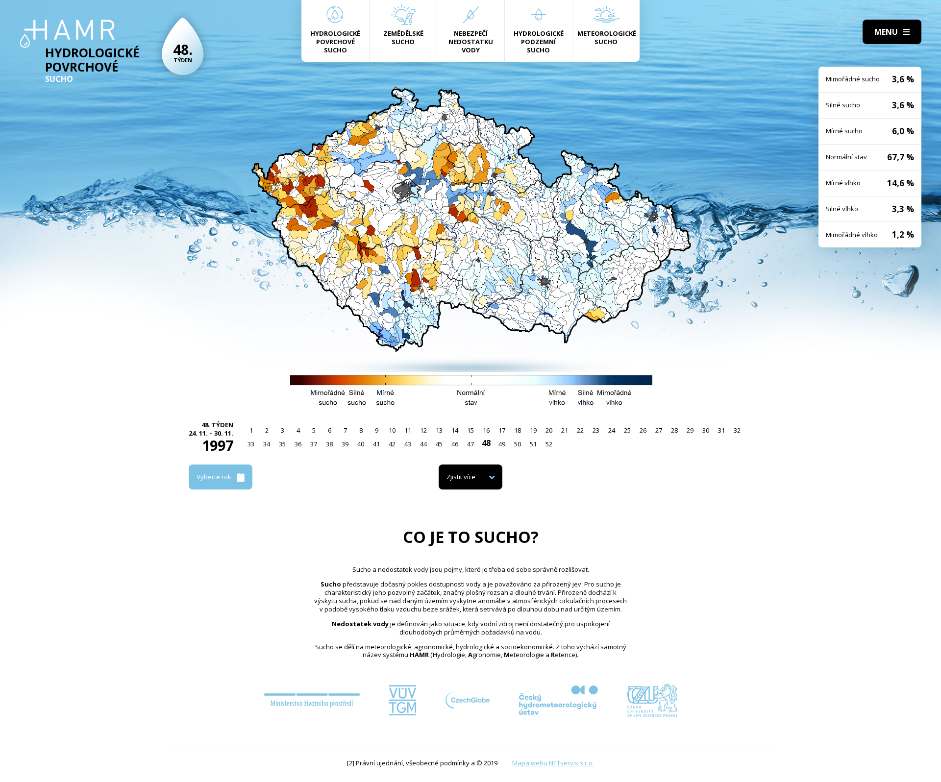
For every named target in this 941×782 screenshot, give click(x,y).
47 (470, 444)
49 (501, 444)
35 (282, 444)
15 (470, 430)
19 (533, 430)
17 (501, 430)
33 (251, 444)
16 (486, 430)
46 (454, 444)
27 (658, 430)
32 (737, 430)
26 (643, 430)
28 (674, 430)
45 (439, 444)
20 (548, 430)
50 (517, 444)
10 (392, 430)
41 (376, 444)
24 (611, 430)
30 (705, 430)
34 (266, 444)
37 (313, 444)
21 (564, 430)
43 (407, 444)
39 (345, 444)
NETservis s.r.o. (571, 762)
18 (517, 430)
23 (596, 430)
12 (423, 430)
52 (548, 444)
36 (298, 444)
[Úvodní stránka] (67, 34)
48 (486, 443)
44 (423, 444)
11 (407, 430)
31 (721, 430)
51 (533, 444)
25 (627, 430)
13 (439, 430)
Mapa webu (529, 762)
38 (329, 444)
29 (690, 430)
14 (454, 430)
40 (360, 444)
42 (392, 444)
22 (580, 430)
